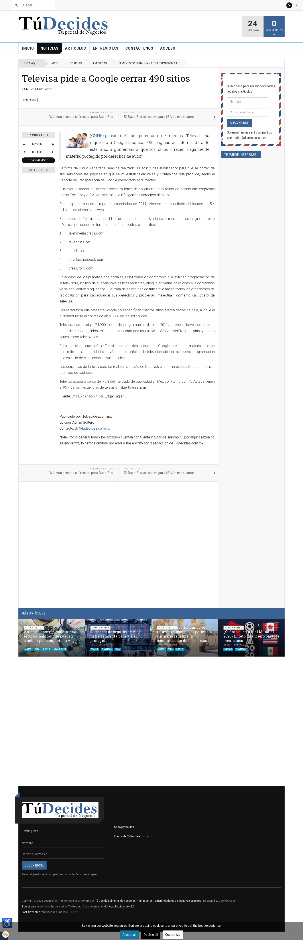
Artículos (75, 48)
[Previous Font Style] (24, 152)
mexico (228, 649)
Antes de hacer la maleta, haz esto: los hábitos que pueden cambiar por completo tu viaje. (50, 636)
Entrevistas (105, 48)
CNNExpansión (105, 135)
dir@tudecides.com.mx (92, 428)
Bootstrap (28, 906)
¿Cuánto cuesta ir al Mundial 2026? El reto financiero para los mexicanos (251, 636)
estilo (46, 649)
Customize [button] (173, 934)
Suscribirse (239, 123)
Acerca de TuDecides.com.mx (132, 836)
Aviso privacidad (124, 827)
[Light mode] (289, 5)
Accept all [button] (129, 934)
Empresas (100, 63)
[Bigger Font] (52, 144)
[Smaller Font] (24, 144)
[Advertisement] (251, 311)
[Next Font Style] (52, 152)
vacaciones (60, 649)
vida (37, 649)
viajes (28, 649)
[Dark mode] (297, 5)
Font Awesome (31, 912)
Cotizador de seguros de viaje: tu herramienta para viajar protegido (116, 636)
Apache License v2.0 (121, 906)
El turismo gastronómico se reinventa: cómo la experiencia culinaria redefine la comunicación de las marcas (184, 634)
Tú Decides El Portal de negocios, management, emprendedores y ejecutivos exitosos (148, 900)
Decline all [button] (151, 934)
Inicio (28, 48)
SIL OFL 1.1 (72, 912)
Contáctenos (139, 48)
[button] (270, 625)
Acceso (167, 48)
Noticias (50, 48)
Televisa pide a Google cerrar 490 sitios (106, 78)
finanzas (107, 649)
